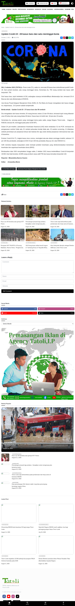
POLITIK (14, 9)
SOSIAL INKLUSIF (8, 442)
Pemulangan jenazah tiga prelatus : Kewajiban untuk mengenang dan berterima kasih (36, 223)
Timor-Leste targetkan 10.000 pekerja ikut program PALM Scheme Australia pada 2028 (18, 560)
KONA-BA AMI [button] (43, 3)
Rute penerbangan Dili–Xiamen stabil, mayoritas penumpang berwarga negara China (29, 485)
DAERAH (8, 9)
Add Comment (7, 291)
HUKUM (44, 9)
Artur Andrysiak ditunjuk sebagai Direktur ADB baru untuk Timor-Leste (62, 246)
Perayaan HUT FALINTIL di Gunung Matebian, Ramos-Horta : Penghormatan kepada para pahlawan (12, 247)
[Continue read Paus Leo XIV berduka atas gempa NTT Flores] (13, 211)
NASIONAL (50, 9)
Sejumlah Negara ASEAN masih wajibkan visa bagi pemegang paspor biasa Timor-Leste (53, 528)
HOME (3, 9)
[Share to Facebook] (61, 38)
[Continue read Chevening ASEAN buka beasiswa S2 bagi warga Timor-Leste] (18, 513)
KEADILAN (38, 9)
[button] (9, 603)
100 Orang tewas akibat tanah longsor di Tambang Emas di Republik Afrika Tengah (37, 247)
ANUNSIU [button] (31, 3)
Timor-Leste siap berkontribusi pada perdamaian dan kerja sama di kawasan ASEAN (62, 223)
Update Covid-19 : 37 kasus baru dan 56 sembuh (28, 109)
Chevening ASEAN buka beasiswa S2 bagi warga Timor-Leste (17, 528)
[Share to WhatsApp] (70, 38)
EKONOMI (67, 9)
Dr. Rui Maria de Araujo (8, 168)
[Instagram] (64, 38)
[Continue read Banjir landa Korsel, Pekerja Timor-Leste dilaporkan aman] (37, 429)
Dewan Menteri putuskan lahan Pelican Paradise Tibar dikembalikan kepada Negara (54, 560)
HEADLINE (29, 219)
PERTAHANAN (22, 9)
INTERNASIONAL (59, 9)
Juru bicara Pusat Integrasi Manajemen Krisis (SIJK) (32, 168)
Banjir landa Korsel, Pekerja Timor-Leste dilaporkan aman (20, 444)
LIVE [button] (54, 3)
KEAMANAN (30, 9)
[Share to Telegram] (72, 38)
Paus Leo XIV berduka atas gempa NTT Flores (12, 223)
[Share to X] (67, 38)
